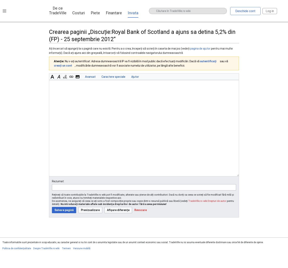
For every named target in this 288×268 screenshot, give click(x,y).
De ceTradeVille (57, 10)
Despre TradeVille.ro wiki (46, 248)
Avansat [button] (90, 76)
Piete (95, 13)
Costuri (78, 13)
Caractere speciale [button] (113, 76)
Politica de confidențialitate (16, 248)
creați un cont (63, 65)
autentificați (208, 61)
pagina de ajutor (200, 48)
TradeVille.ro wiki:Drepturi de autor (207, 200)
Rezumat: (58, 181)
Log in (270, 11)
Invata (133, 13)
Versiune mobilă (81, 248)
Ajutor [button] (135, 76)
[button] (4, 10)
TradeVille (22, 11)
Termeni (66, 248)
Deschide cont (245, 11)
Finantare (114, 13)
